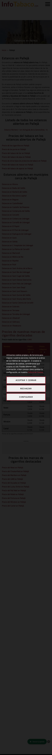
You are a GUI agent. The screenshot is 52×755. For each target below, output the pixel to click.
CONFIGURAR (26, 396)
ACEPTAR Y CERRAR (26, 380)
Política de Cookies (35, 372)
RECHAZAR (26, 388)
